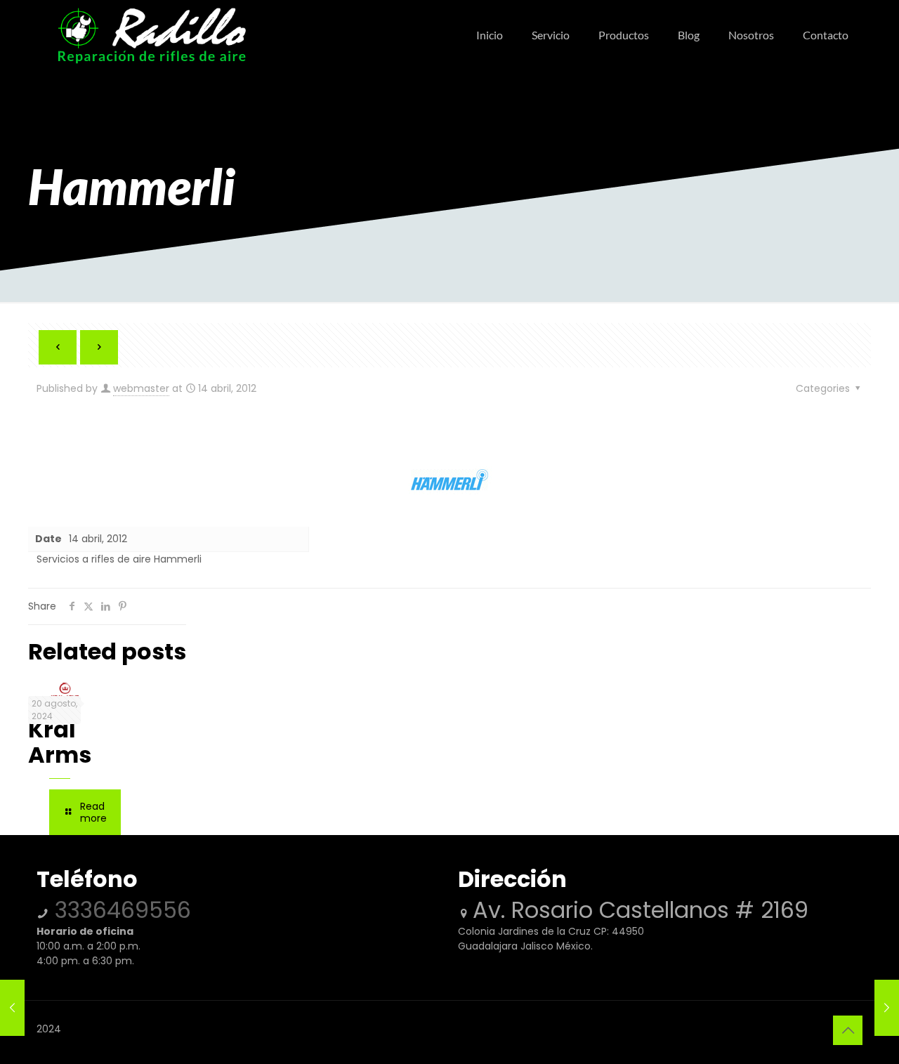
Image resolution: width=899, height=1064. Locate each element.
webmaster (141, 388)
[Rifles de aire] (152, 35)
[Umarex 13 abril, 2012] (12, 1008)
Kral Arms (59, 742)
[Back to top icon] (847, 1030)
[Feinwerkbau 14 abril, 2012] (886, 1008)
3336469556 (119, 910)
